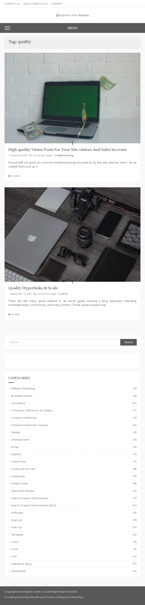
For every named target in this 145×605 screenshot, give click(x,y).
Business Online (21, 395)
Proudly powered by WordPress (24, 597)
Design (15, 432)
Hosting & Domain (23, 468)
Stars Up (16, 520)
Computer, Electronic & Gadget (31, 410)
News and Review (23, 490)
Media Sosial (19, 483)
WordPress (18, 571)
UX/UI (64, 293)
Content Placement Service (29, 425)
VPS (14, 556)
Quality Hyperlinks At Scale (33, 288)
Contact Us (12, 3)
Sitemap (57, 3)
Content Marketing (23, 417)
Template (17, 534)
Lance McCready (42, 155)
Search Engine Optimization (29, 498)
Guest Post (18, 461)
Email (15, 446)
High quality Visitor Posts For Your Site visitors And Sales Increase (67, 149)
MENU (73, 28)
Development (20, 439)
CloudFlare (18, 403)
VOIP (14, 549)
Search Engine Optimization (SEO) (33, 505)
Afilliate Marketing (23, 388)
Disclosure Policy (36, 3)
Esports (16, 454)
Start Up (16, 527)
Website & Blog (65, 155)
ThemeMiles (76, 597)
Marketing (18, 476)
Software (17, 512)
